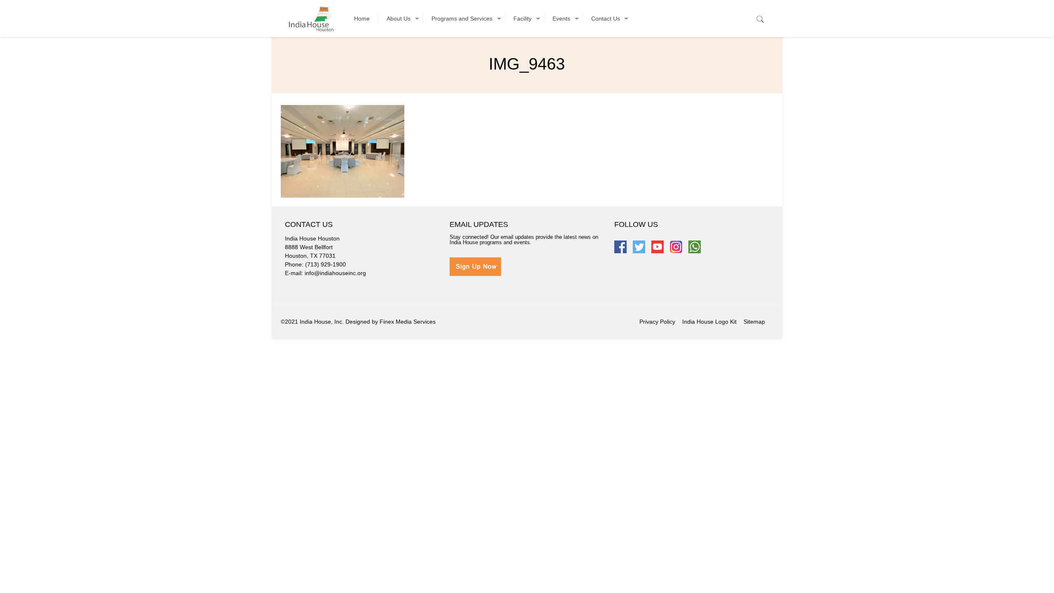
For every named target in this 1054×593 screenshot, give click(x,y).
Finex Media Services (408, 321)
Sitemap (754, 321)
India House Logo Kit (709, 321)
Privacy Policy (657, 321)
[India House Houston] (311, 18)
